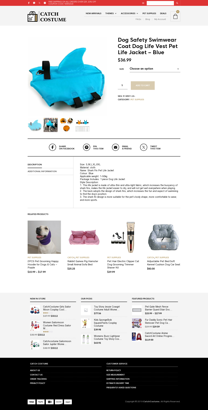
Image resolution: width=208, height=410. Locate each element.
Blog (147, 19)
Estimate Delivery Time (117, 383)
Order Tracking (38, 379)
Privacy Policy (37, 383)
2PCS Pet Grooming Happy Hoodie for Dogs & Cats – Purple (43, 264)
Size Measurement (115, 375)
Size (121, 69)
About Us (35, 370)
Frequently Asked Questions (121, 387)
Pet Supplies (149, 13)
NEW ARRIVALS (93, 13)
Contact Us (36, 375)
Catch (71, 257)
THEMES (109, 13)
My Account (160, 19)
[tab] (50, 164)
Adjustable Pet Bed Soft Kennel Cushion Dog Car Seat (163, 263)
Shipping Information (118, 379)
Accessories (128, 13)
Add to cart (143, 85)
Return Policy (113, 370)
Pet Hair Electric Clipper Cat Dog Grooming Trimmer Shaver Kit (123, 264)
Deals (163, 13)
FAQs (138, 19)
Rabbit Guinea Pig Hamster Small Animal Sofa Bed (82, 263)
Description (35, 164)
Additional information (42, 171)
